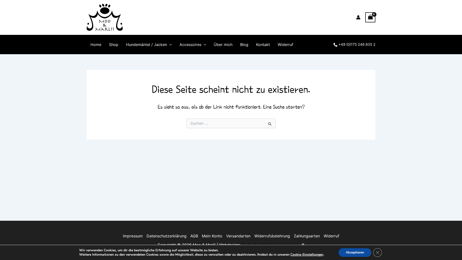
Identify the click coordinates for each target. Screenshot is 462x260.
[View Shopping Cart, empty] (370, 17)
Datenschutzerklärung (166, 236)
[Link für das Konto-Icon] (358, 17)
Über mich (223, 44)
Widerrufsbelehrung (272, 236)
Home (95, 44)
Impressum (133, 236)
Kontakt (263, 44)
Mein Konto (212, 236)
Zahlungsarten (307, 236)
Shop (113, 44)
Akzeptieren (355, 252)
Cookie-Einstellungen (306, 255)
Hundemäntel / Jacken (146, 44)
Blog (244, 44)
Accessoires (190, 44)
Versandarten (238, 236)
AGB (194, 236)
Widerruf (285, 44)
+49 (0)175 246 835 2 (356, 44)
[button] (169, 44)
